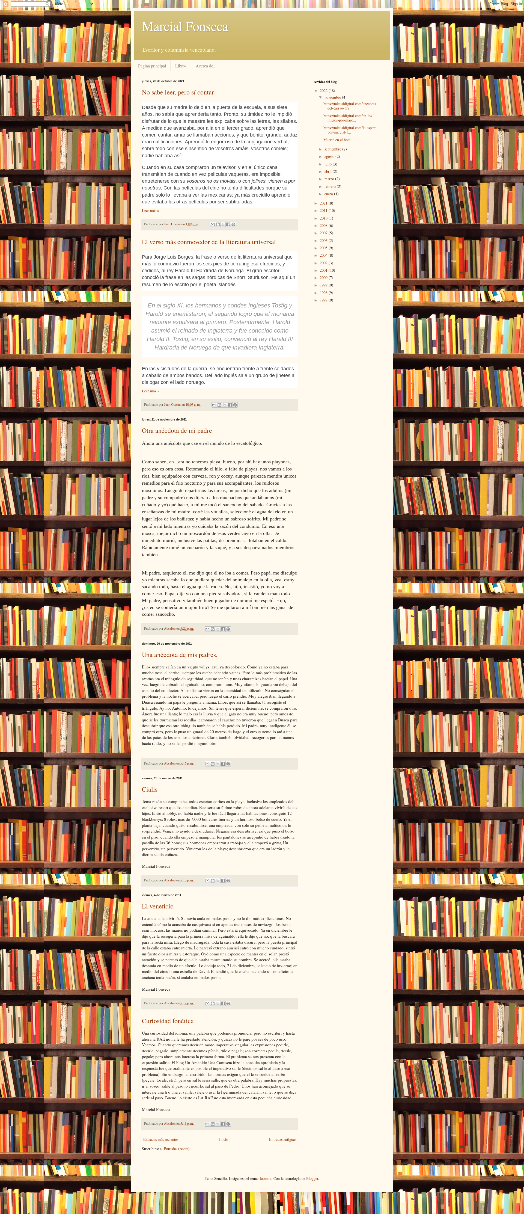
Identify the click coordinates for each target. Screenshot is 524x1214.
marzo (329, 178)
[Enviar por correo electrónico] (212, 224)
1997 (324, 300)
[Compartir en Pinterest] (233, 224)
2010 (324, 218)
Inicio (223, 1139)
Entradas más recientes (160, 1139)
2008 (324, 225)
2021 (324, 203)
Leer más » (150, 210)
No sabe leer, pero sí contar (178, 92)
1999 (324, 285)
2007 (324, 232)
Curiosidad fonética (168, 1020)
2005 (324, 247)
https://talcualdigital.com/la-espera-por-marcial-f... (350, 130)
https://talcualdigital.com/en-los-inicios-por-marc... (348, 118)
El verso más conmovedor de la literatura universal (209, 241)
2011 (324, 210)
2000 (324, 277)
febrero (330, 186)
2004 (324, 255)
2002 (324, 262)
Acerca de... (206, 66)
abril (328, 171)
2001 (324, 270)
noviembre (333, 97)
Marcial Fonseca (185, 25)
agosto (329, 156)
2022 (324, 90)
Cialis (149, 789)
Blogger (312, 1178)
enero (329, 193)
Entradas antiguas (282, 1139)
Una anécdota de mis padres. (180, 654)
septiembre (333, 149)
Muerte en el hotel (337, 139)
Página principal (152, 66)
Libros (180, 66)
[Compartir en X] (223, 224)
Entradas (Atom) (177, 1148)
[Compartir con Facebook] (228, 224)
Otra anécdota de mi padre (177, 430)
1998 (324, 292)
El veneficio (158, 906)
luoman (265, 1178)
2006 (324, 240)
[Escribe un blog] (218, 224)
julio (328, 164)
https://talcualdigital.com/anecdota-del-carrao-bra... (350, 106)
